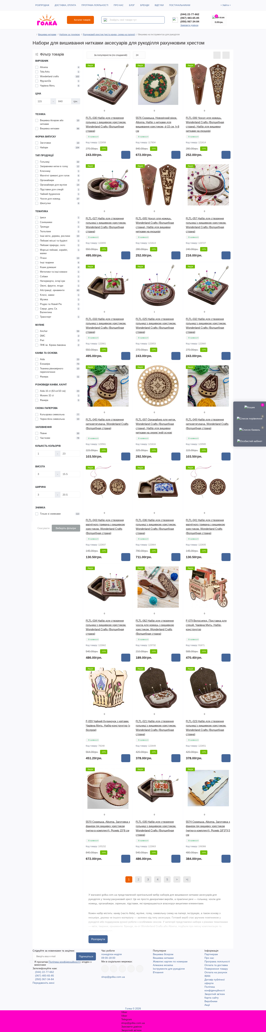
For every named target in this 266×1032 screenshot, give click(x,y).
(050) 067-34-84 (189, 21)
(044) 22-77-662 (189, 14)
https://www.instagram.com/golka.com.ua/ (113, 968)
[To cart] (125, 155)
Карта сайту (211, 997)
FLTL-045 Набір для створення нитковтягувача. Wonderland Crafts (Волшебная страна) (107, 424)
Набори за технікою (69, 34)
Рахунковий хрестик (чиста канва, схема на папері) (109, 34)
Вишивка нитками (47, 34)
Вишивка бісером (163, 954)
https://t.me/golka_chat (139, 968)
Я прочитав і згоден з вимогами (62, 963)
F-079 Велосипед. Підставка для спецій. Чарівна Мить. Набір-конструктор (206, 625)
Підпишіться (86, 956)
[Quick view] (127, 66)
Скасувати (43, 528)
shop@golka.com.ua (113, 976)
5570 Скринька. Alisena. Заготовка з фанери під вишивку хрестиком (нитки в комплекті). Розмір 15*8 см (108, 826)
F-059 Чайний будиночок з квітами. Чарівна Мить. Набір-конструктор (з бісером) (108, 725)
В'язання (158, 972)
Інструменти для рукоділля (169, 968)
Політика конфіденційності (64, 961)
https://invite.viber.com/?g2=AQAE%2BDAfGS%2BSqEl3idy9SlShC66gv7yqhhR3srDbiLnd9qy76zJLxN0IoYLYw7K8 (131, 968)
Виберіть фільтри (66, 528)
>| (187, 879)
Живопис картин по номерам (170, 961)
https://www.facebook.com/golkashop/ (105, 968)
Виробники (210, 1001)
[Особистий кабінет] (249, 440)
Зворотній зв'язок (214, 994)
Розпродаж (42, 5)
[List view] (217, 55)
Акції (207, 1004)
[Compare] (127, 80)
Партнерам (211, 954)
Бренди (144, 5)
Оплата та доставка (216, 965)
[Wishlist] (127, 73)
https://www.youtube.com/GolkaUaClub (122, 968)
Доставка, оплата (65, 5)
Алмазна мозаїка (163, 965)
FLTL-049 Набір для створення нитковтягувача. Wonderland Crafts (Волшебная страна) (207, 424)
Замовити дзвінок (189, 25)
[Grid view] (226, 55)
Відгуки (159, 5)
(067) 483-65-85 (189, 17)
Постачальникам (179, 5)
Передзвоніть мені (43, 982)
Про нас (119, 5)
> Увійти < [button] (226, 5)
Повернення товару (216, 968)
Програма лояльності (94, 5)
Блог (132, 5)
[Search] (105, 20)
